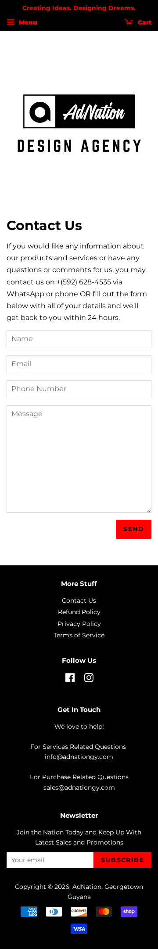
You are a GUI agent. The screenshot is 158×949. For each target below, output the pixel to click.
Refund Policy (79, 611)
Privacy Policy (79, 623)
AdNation (86, 886)
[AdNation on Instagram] (88, 679)
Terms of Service (79, 635)
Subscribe (122, 860)
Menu (27, 22)
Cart (143, 22)
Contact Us (79, 600)
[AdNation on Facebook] (70, 679)
